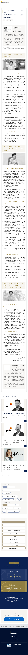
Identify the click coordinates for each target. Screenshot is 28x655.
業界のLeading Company (14, 548)
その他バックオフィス (8, 508)
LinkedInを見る (15, 619)
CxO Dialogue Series (14, 525)
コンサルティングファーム (9, 499)
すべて (5, 487)
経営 (4, 511)
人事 (17, 505)
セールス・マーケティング (13, 511)
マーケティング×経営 (13, 539)
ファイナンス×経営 (14, 542)
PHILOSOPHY (14, 527)
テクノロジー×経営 (14, 545)
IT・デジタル (17, 508)
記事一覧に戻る (6, 475)
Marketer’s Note (13, 533)
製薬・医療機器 (7, 493)
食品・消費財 (11, 487)
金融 (21, 499)
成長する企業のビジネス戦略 (14, 530)
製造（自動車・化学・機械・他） (10, 496)
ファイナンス (11, 505)
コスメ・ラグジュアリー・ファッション (11, 490)
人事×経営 (14, 536)
